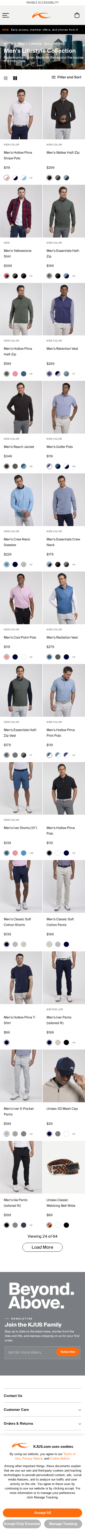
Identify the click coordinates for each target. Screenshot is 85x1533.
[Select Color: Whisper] (15, 374)
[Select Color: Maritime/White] (49, 755)
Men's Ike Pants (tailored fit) (15, 1203)
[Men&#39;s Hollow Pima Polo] (64, 788)
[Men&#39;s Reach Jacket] (21, 407)
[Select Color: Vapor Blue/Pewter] (66, 374)
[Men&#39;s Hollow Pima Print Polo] (64, 690)
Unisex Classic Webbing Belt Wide (61, 1203)
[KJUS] (42, 15)
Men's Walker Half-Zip (63, 153)
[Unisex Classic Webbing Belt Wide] (64, 1167)
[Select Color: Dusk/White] (49, 466)
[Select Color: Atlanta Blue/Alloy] (58, 374)
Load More (42, 1247)
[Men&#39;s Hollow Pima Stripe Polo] (21, 113)
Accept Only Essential (22, 1524)
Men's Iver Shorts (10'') (20, 828)
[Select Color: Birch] (23, 944)
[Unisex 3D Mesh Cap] (64, 1076)
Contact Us (13, 1395)
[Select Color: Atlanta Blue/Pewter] (58, 178)
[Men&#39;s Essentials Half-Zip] (64, 211)
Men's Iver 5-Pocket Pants (19, 1111)
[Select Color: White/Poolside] (23, 178)
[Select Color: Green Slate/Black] (15, 276)
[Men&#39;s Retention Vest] (64, 309)
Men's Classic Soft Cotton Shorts (17, 922)
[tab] (78, 15)
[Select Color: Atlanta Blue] (15, 564)
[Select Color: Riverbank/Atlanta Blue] (66, 178)
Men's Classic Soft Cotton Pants (60, 922)
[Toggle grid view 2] (15, 78)
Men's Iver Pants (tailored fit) (59, 1020)
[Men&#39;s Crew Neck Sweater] (21, 499)
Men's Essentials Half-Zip (63, 253)
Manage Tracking (63, 1524)
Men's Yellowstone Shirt (17, 253)
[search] (58, 15)
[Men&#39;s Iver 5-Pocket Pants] (21, 1076)
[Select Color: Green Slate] (6, 374)
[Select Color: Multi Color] (49, 1225)
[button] (15, 15)
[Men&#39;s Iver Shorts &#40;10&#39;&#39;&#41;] (21, 788)
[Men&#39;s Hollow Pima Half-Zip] (21, 309)
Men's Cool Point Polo (20, 637)
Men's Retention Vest (62, 349)
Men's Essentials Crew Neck (63, 542)
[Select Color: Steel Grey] (23, 1134)
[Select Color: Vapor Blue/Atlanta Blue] (66, 276)
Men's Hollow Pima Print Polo (61, 733)
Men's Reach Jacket (19, 447)
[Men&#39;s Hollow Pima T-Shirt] (21, 977)
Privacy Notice (32, 1458)
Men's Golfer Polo (60, 447)
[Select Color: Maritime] (23, 374)
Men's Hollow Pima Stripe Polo (18, 155)
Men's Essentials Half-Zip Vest (20, 733)
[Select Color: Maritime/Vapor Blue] (23, 466)
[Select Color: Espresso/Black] (49, 178)
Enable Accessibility (42, 2)
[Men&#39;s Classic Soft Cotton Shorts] (21, 886)
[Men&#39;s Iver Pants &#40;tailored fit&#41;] (64, 977)
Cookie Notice (59, 1458)
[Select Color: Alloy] (23, 564)
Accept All (42, 1513)
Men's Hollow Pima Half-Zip (18, 351)
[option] (21, 113)
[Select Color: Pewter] (15, 755)
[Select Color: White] (23, 657)
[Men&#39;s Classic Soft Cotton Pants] (64, 886)
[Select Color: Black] (49, 853)
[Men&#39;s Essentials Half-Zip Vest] (21, 690)
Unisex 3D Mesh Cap (62, 1109)
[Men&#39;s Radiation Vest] (64, 597)
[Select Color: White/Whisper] (6, 178)
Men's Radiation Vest (62, 637)
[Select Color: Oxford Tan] (15, 1134)
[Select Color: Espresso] (6, 466)
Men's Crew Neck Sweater (17, 542)
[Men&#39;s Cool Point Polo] (21, 597)
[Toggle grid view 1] (6, 78)
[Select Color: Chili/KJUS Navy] (6, 276)
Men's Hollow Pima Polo (61, 831)
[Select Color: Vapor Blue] (6, 564)
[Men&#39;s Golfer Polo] (64, 407)
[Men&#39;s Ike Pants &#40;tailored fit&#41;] (21, 1167)
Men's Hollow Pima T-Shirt (20, 1020)
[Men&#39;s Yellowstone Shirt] (21, 211)
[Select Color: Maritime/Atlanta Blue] (58, 466)
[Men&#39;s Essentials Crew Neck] (64, 499)
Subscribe (69, 1352)
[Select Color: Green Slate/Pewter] (49, 276)
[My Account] (67, 15)
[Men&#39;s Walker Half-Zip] (64, 113)
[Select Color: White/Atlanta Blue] (15, 178)
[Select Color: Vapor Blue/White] (58, 755)
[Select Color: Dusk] (49, 374)
